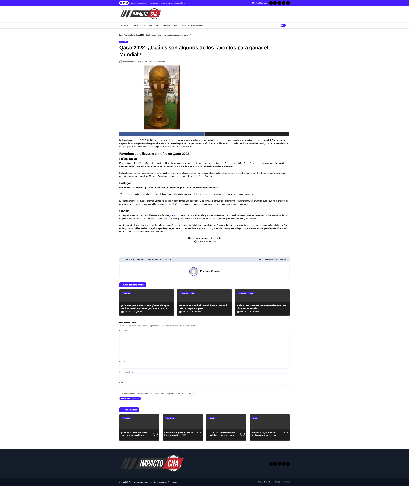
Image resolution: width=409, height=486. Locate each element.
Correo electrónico (126, 372)
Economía (134, 25)
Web (121, 383)
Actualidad (124, 25)
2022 (176, 215)
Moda (150, 25)
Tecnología (166, 25)
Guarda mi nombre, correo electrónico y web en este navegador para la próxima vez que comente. (158, 393)
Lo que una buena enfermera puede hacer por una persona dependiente (221, 435)
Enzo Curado (212, 271)
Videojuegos (184, 25)
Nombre (122, 361)
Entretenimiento (196, 25)
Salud (157, 25)
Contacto (277, 482)
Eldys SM (128, 312)
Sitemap (286, 482)
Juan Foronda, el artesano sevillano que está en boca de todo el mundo (265, 435)
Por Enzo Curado (129, 61)
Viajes (174, 25)
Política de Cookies (265, 482)
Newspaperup (159, 482)
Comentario (124, 330)
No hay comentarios (157, 61)
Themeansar (172, 482)
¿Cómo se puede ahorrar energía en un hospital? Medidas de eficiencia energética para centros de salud (146, 308)
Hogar (143, 25)
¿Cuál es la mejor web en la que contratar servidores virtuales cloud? (134, 435)
